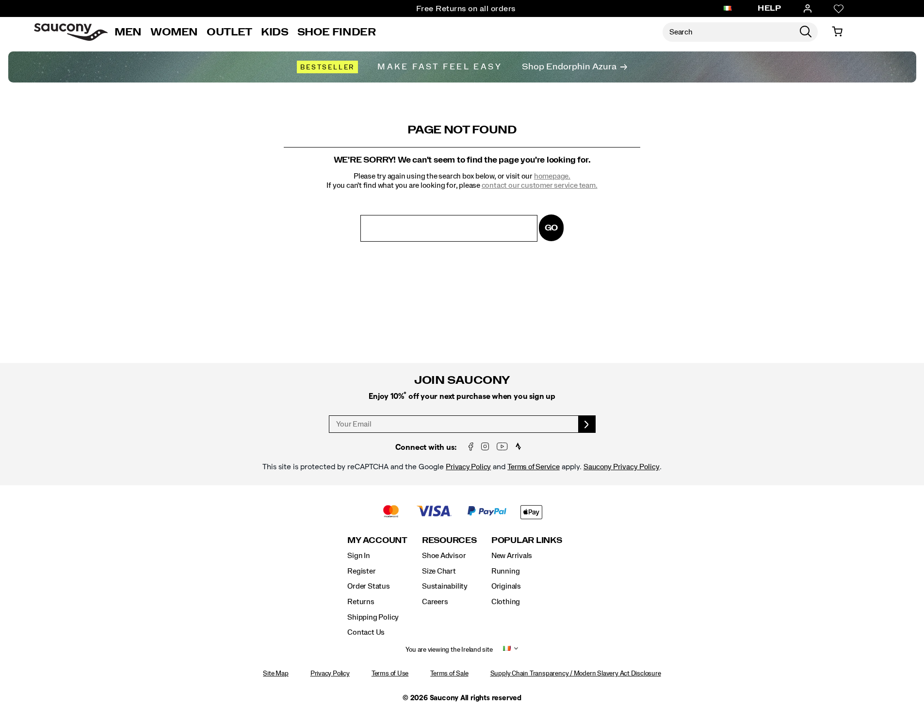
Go (551, 228)
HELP (769, 8)
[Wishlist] (838, 9)
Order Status (368, 586)
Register (361, 571)
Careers (435, 602)
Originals (506, 586)
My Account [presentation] (377, 540)
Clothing (505, 602)
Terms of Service (533, 467)
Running (505, 571)
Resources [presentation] (449, 540)
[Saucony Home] (71, 32)
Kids (275, 32)
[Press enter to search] (806, 32)
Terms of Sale (449, 673)
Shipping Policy (373, 617)
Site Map (275, 673)
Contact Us (366, 632)
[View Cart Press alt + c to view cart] (837, 32)
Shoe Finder (336, 32)
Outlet (229, 32)
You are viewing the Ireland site (448, 649)
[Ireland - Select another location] (727, 8)
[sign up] (587, 424)
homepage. (552, 176)
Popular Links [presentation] (526, 540)
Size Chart (439, 571)
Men (128, 32)
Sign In (358, 555)
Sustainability (445, 586)
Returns (360, 602)
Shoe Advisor (444, 555)
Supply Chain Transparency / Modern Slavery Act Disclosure (575, 673)
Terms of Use (390, 673)
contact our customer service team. (540, 185)
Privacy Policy (468, 467)
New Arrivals (511, 555)
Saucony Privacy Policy (622, 467)
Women (174, 32)
